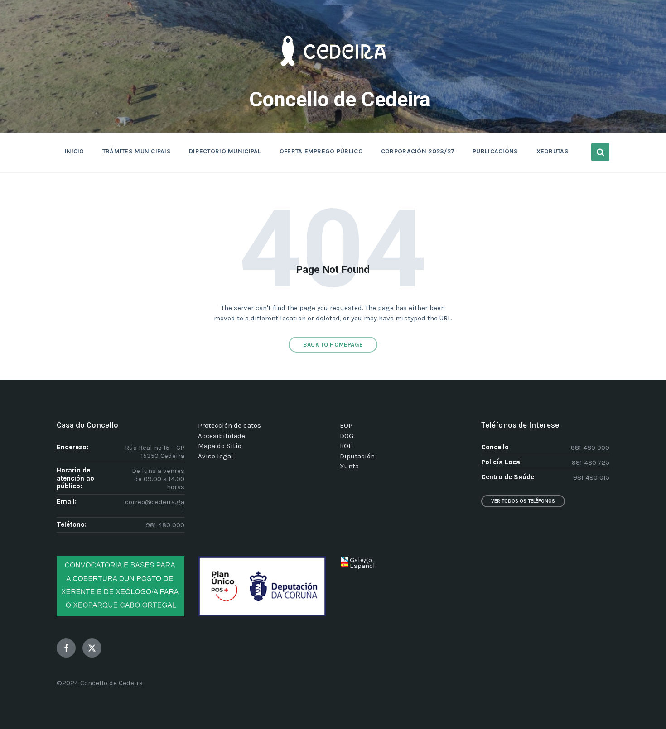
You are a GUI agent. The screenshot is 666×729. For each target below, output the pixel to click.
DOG (346, 436)
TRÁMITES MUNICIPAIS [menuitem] (136, 151)
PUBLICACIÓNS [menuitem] (495, 151)
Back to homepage (332, 344)
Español (362, 566)
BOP (346, 425)
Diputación (357, 456)
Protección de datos (229, 425)
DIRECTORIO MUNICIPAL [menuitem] (225, 151)
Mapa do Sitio (219, 446)
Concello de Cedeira (339, 99)
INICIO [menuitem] (74, 151)
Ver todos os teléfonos (523, 501)
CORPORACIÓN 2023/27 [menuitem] (417, 151)
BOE (346, 446)
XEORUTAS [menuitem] (552, 151)
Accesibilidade (221, 436)
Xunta (349, 466)
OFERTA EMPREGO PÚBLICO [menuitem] (321, 151)
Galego (361, 560)
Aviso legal (215, 456)
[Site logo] (333, 80)
